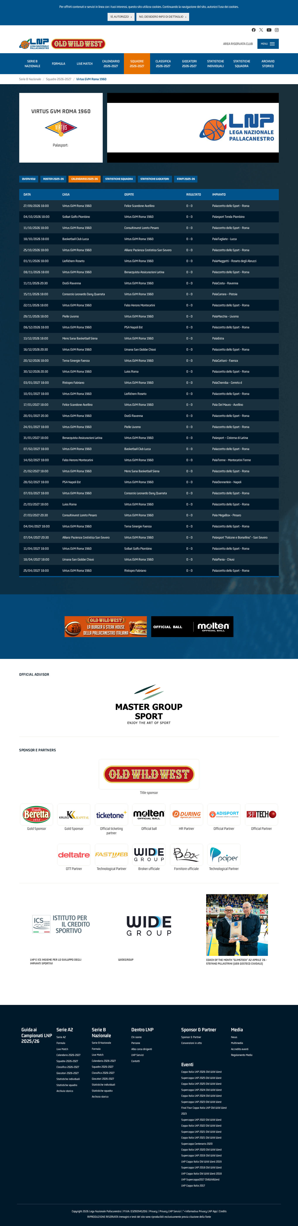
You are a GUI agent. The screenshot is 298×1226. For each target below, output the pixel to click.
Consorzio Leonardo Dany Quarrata (83, 294)
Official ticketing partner (111, 831)
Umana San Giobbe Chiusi (140, 349)
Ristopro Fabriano (73, 382)
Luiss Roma (131, 371)
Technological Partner (111, 869)
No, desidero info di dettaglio (161, 16)
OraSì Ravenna (71, 283)
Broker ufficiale (149, 869)
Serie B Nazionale (30, 79)
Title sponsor (149, 793)
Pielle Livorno (70, 316)
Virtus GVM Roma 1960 (77, 206)
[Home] (62, 44)
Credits (222, 1211)
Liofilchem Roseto (73, 261)
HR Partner (186, 829)
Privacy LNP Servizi (170, 1211)
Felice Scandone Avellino (139, 206)
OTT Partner (74, 869)
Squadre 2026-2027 (58, 79)
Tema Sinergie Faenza (76, 360)
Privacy (153, 1211)
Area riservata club (238, 44)
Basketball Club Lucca (75, 239)
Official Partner (224, 829)
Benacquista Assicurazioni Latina (144, 272)
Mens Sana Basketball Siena (80, 338)
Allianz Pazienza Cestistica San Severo (147, 250)
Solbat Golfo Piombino (76, 216)
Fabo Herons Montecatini (139, 305)
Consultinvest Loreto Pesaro (141, 228)
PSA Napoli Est (133, 327)
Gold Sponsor (36, 829)
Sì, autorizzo (119, 16)
